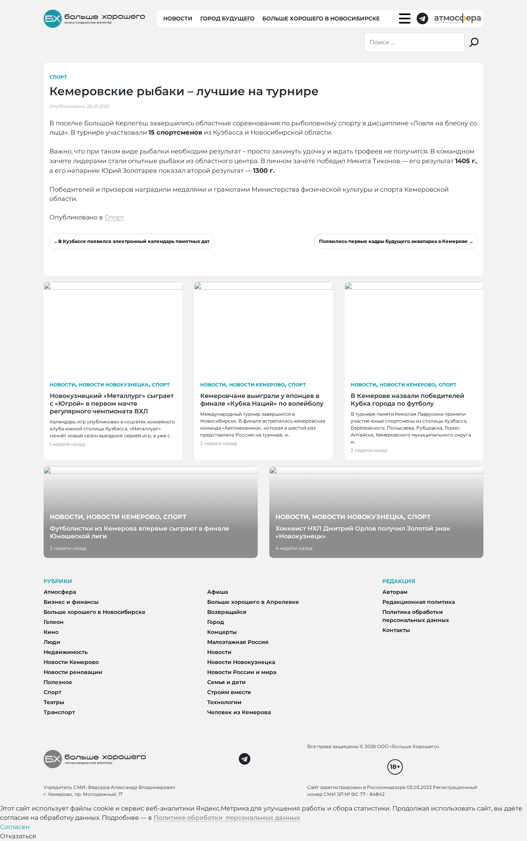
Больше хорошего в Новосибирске (321, 18)
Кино (51, 632)
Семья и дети (226, 682)
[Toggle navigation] (404, 18)
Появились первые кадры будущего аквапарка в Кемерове (393, 241)
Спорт (58, 77)
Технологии (224, 702)
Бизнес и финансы (71, 601)
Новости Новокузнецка (114, 385)
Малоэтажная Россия (238, 642)
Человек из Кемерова (239, 712)
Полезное (58, 682)
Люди (52, 642)
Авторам (394, 591)
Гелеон (54, 622)
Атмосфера (60, 591)
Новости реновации (73, 672)
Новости (178, 18)
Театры (54, 702)
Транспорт (59, 712)
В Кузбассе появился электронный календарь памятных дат (133, 241)
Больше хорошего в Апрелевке (253, 601)
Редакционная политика (418, 601)
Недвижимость (66, 652)
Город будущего (227, 18)
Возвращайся (227, 611)
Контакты (396, 630)
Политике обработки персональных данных (227, 817)
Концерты (222, 632)
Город (215, 622)
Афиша (217, 591)
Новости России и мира (241, 672)
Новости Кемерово (257, 385)
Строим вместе (229, 692)
